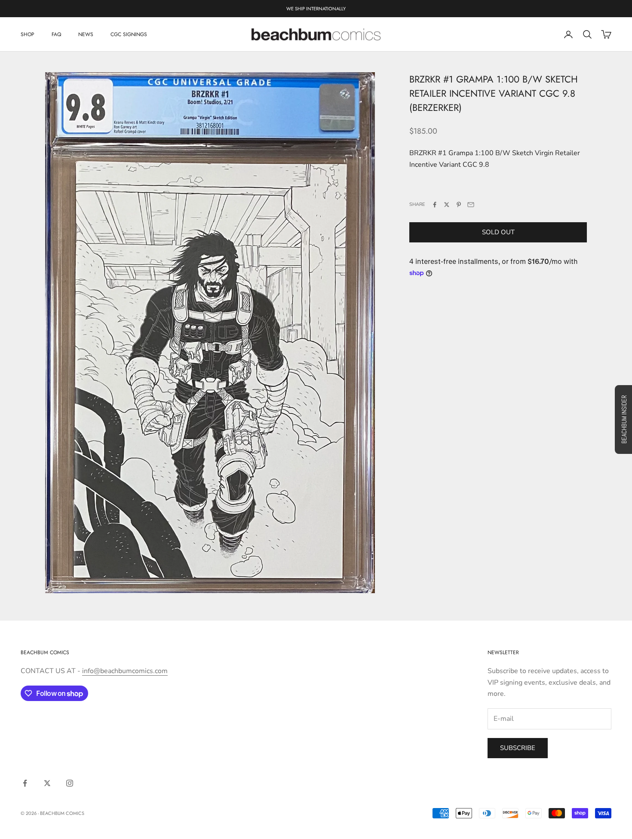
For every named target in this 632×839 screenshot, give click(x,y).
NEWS (85, 34)
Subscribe (517, 748)
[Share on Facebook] (434, 204)
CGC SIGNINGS (128, 34)
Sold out (498, 232)
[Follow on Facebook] (25, 783)
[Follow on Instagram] (69, 783)
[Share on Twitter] (446, 204)
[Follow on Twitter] (47, 783)
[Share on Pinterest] (458, 204)
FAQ (56, 34)
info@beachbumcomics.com (125, 671)
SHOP (27, 34)
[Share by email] (470, 204)
